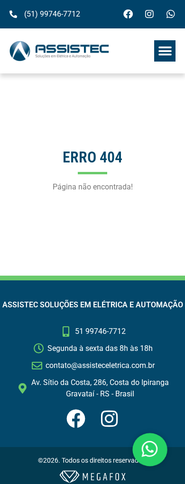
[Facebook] (128, 14)
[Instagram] (149, 14)
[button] (165, 51)
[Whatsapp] (170, 14)
